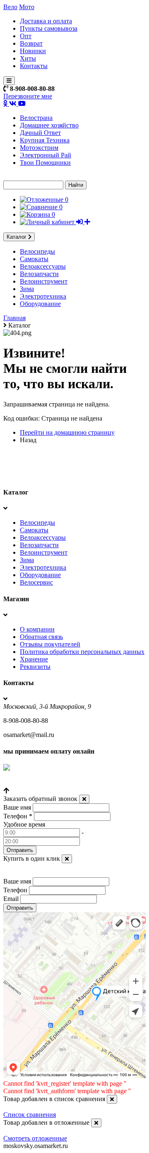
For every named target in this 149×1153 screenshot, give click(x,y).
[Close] (84, 799)
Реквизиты (35, 666)
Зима (27, 288)
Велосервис (36, 582)
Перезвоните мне (27, 96)
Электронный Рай (45, 155)
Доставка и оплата (46, 20)
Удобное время (24, 824)
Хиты (28, 58)
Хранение (34, 659)
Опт (25, 35)
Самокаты (34, 258)
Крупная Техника (45, 140)
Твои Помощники (45, 162)
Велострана (36, 117)
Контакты (34, 65)
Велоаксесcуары (43, 266)
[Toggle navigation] (9, 80)
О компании (37, 629)
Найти (75, 185)
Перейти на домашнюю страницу (67, 432)
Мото (26, 6)
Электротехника (43, 296)
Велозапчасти (39, 273)
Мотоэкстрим (39, 147)
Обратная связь (41, 636)
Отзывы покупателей (50, 644)
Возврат (31, 43)
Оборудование (40, 303)
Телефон (17, 816)
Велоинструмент (43, 281)
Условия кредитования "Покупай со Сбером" (67, 783)
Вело (10, 6)
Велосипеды (37, 251)
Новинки (33, 50)
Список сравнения (29, 1114)
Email (11, 898)
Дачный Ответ (40, 132)
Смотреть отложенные (35, 1138)
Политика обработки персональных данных (82, 651)
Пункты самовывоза (48, 28)
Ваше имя (17, 807)
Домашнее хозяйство (49, 125)
